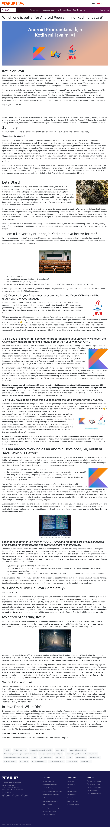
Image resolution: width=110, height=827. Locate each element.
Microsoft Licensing (49, 811)
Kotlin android (81, 757)
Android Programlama (78, 750)
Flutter (77, 212)
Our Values (71, 785)
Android (7, 750)
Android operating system (70, 599)
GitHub (90, 322)
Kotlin (70, 757)
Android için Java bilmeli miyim (41, 750)
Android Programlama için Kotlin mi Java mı (81, 754)
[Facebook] (3, 795)
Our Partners (71, 795)
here (8, 733)
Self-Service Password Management (50, 803)
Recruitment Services (50, 785)
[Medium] (21, 795)
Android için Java (20, 750)
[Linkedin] (12, 795)
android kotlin (61, 750)
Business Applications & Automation (51, 796)
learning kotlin (86, 761)
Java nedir (59, 757)
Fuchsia (81, 214)
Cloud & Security (48, 781)
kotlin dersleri (94, 757)
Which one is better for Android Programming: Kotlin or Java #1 (53, 17)
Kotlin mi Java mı (10, 761)
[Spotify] (26, 795)
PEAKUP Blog (39, 733)
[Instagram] (17, 795)
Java (34, 757)
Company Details (73, 805)
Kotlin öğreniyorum (38, 761)
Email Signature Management (53, 808)
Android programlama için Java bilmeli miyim (19, 754)
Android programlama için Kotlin (51, 754)
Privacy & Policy (72, 801)
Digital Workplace (49, 815)
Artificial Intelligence (50, 788)
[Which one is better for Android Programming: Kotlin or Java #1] (55, 43)
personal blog (30, 677)
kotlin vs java (72, 761)
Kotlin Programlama (56, 761)
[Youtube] (8, 795)
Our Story (70, 781)
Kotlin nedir (24, 761)
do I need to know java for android (16, 757)
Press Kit (70, 798)
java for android (46, 757)
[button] (93, 3)
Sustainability (72, 791)
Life (68, 788)
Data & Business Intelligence (52, 791)
